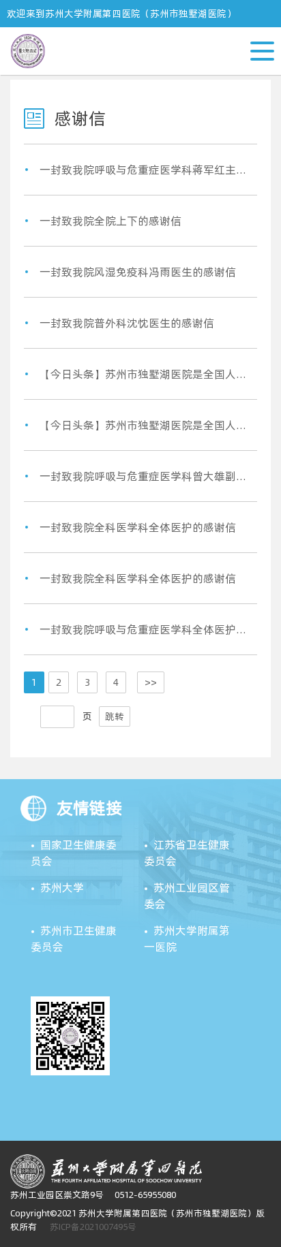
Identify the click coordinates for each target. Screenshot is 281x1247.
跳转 (114, 716)
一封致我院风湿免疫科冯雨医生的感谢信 (138, 271)
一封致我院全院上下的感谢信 (110, 220)
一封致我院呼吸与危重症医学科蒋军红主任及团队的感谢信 (145, 169)
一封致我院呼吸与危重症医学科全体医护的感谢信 (145, 629)
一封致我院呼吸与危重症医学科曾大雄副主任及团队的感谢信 (145, 476)
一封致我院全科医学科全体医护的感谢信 (138, 527)
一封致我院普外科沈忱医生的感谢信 (127, 322)
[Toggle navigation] (272, 34)
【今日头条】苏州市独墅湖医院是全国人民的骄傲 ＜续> (145, 373)
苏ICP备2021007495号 (93, 1226)
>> (151, 682)
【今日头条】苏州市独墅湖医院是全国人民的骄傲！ (145, 424)
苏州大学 (62, 887)
